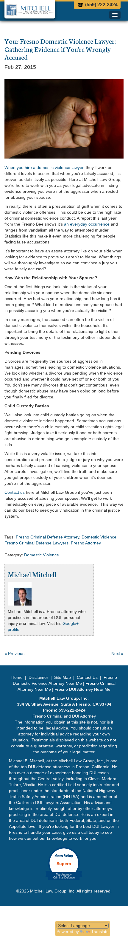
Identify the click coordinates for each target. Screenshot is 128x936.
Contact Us (87, 677)
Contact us (14, 492)
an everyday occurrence (87, 224)
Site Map (62, 677)
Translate (100, 931)
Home (17, 677)
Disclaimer (38, 677)
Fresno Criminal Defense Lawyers (36, 543)
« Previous (14, 653)
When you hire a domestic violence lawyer (43, 167)
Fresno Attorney (86, 543)
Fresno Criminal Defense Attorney (47, 537)
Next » (117, 653)
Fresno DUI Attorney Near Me (82, 689)
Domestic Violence (99, 537)
